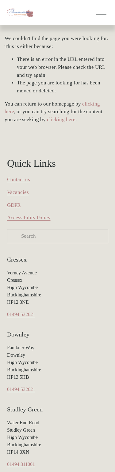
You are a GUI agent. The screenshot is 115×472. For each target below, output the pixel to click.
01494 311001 (21, 464)
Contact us (18, 179)
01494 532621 (21, 314)
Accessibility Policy (29, 218)
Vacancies (18, 192)
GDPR (14, 205)
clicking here (61, 119)
